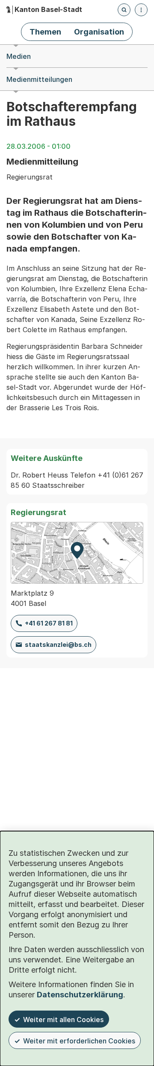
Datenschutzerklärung (80, 994)
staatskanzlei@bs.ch (58, 644)
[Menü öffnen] (141, 9)
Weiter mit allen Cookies (63, 1019)
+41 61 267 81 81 (49, 623)
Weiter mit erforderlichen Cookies (79, 1041)
